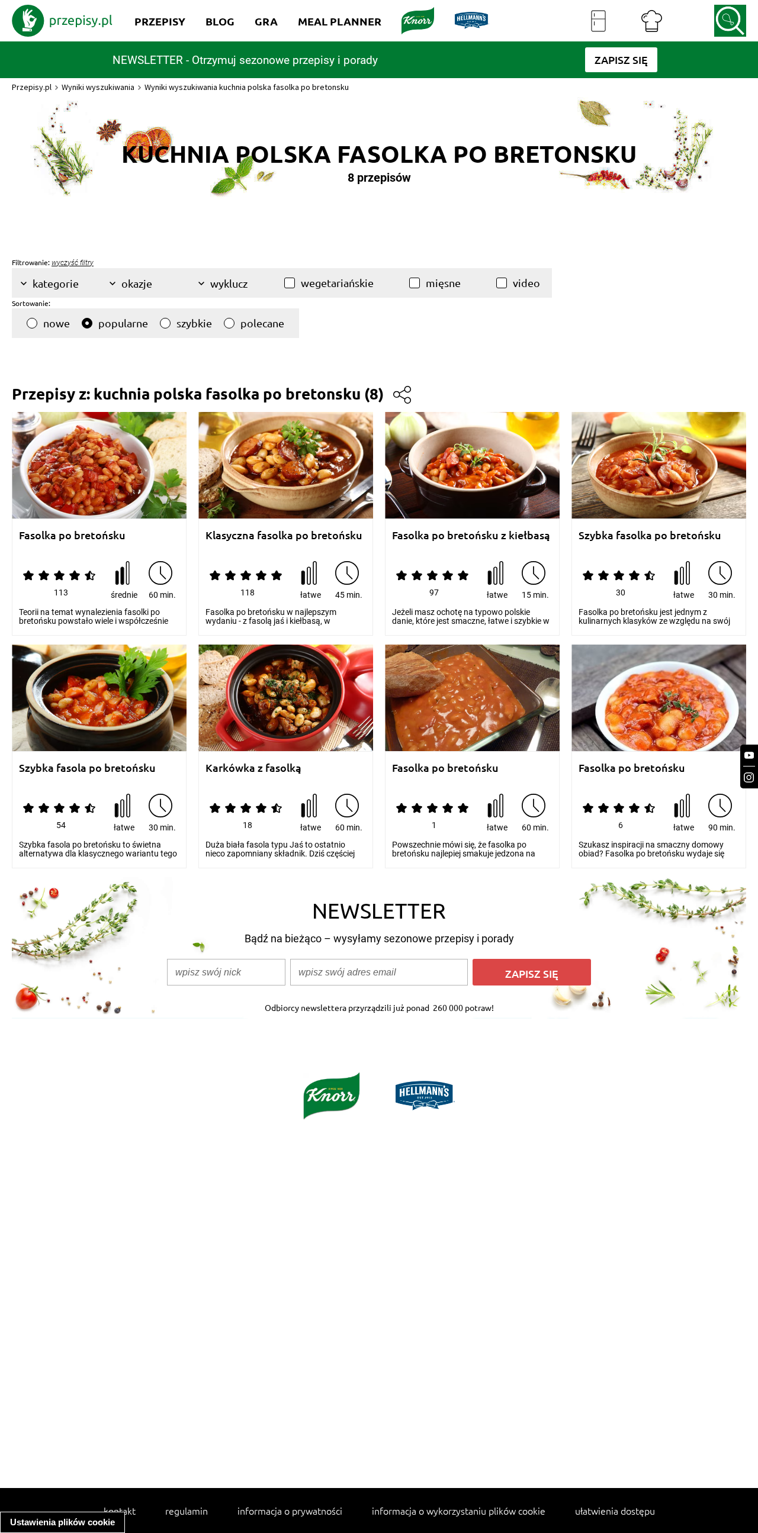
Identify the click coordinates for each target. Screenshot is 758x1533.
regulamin (186, 1510)
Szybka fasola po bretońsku (87, 768)
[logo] (62, 21)
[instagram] (749, 777)
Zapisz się (531, 973)
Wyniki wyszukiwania (98, 87)
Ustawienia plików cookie (62, 1522)
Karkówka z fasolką (253, 768)
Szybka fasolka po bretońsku (650, 535)
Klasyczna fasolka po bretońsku (283, 535)
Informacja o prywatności (289, 1510)
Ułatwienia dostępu (615, 1510)
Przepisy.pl (32, 87)
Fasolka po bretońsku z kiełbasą (471, 535)
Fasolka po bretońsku (72, 535)
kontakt (120, 1510)
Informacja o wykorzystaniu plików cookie (458, 1510)
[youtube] (749, 755)
